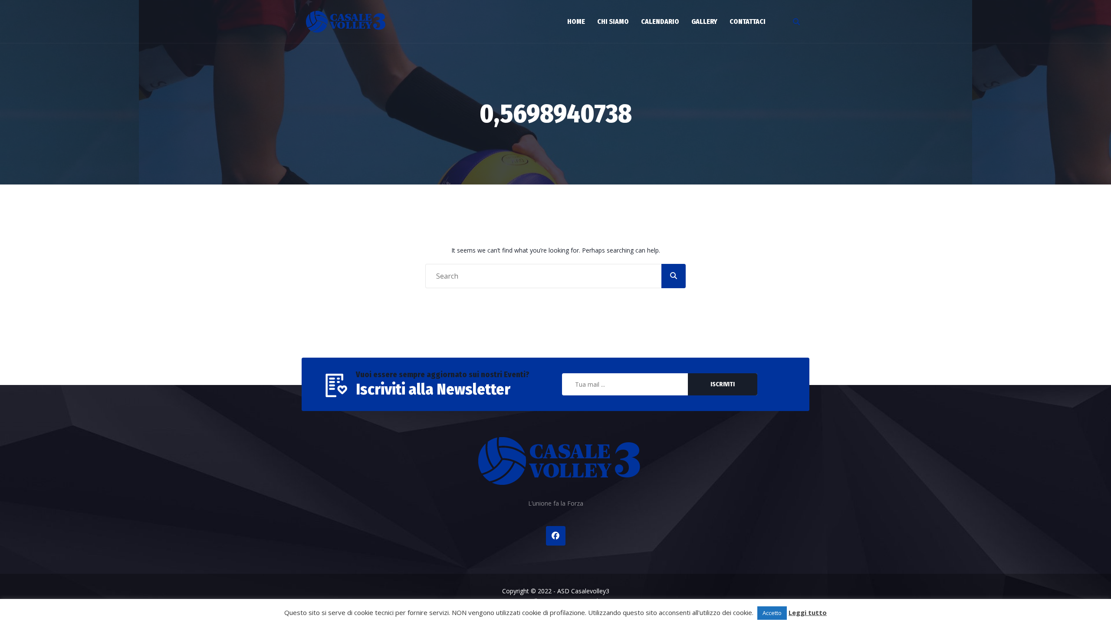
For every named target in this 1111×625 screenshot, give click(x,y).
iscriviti (722, 384)
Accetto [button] (772, 613)
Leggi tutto (808, 612)
